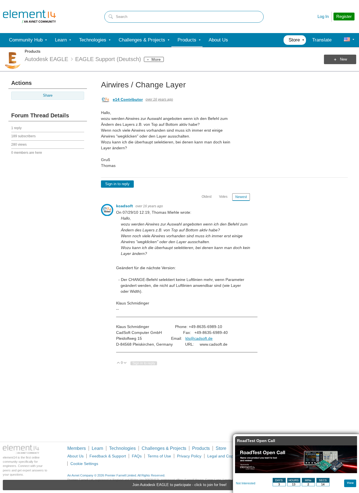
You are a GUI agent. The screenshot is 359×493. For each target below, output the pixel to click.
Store (221, 448)
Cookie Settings (84, 463)
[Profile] (347, 40)
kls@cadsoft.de (199, 338)
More (156, 59)
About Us (75, 456)
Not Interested (245, 483)
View (350, 482)
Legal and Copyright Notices (232, 456)
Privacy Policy (189, 456)
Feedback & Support (107, 456)
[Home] (29, 16)
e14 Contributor (128, 99)
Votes (223, 197)
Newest (241, 197)
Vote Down (125, 363)
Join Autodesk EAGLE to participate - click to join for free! (179, 485)
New (343, 59)
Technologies (122, 448)
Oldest (206, 197)
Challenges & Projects (164, 448)
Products (32, 51)
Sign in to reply (117, 184)
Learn (97, 448)
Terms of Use (159, 456)
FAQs (137, 456)
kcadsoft (125, 206)
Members (76, 448)
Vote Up (118, 363)
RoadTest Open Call (256, 440)
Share (47, 95)
